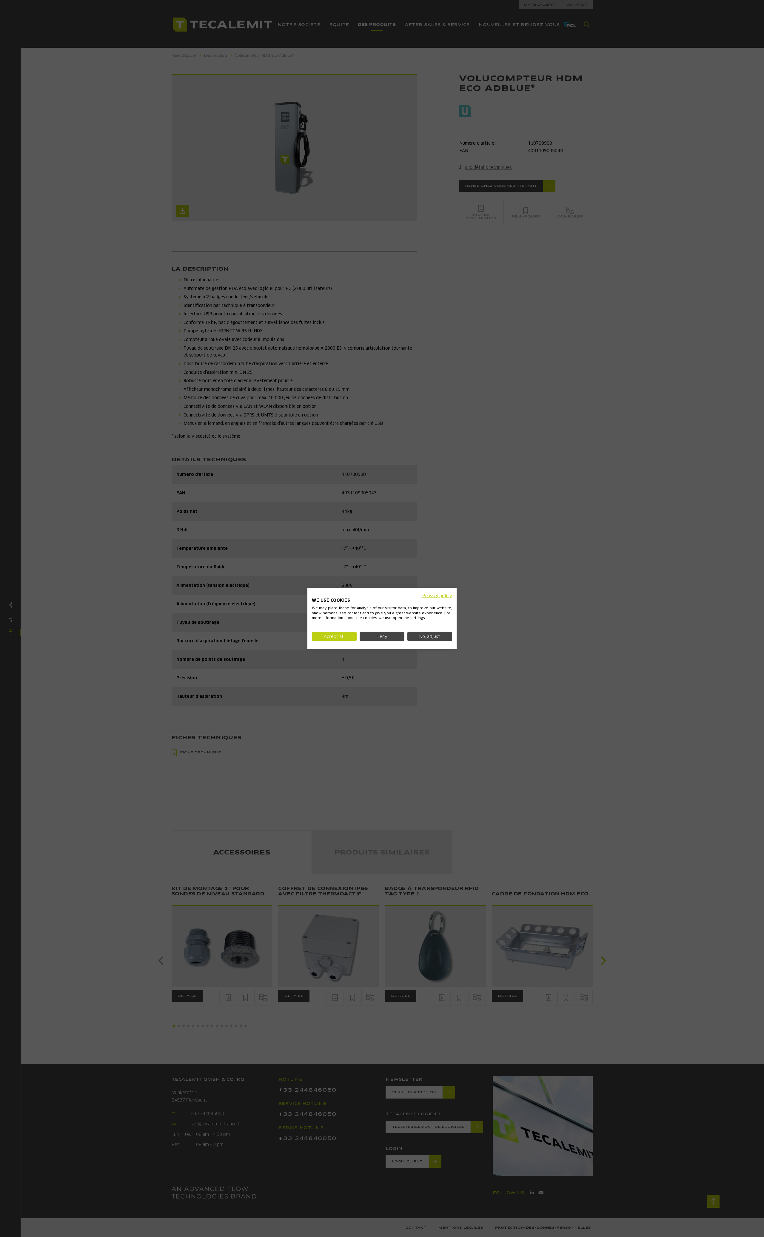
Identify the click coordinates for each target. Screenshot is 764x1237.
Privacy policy (437, 595)
